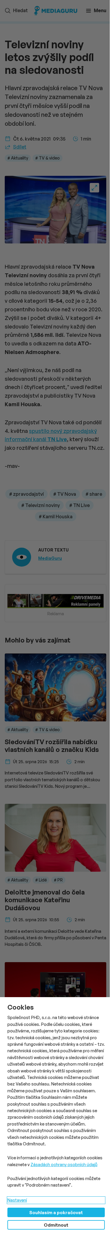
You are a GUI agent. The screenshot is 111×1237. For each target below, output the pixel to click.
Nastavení (17, 1200)
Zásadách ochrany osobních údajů (63, 1164)
